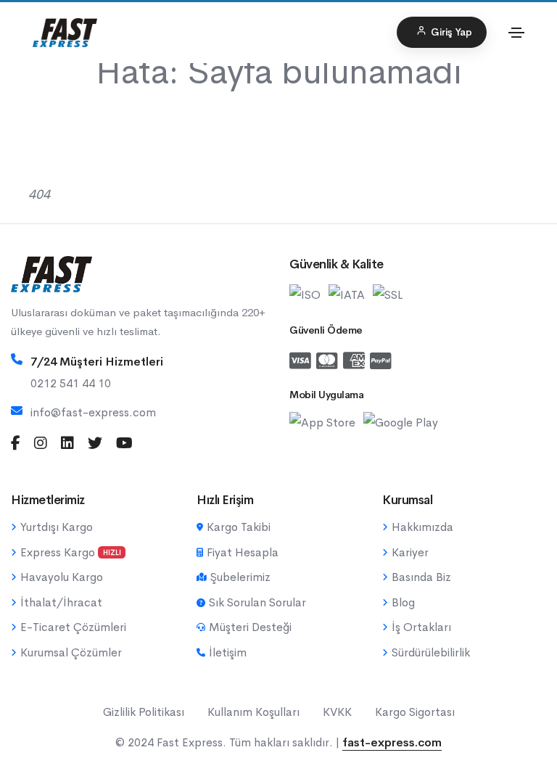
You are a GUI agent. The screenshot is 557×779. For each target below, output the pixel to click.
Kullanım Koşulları (253, 712)
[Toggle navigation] (516, 33)
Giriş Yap (451, 31)
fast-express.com (392, 742)
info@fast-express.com (93, 412)
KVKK (337, 712)
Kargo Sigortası (415, 712)
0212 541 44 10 (70, 383)
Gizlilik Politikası (143, 712)
